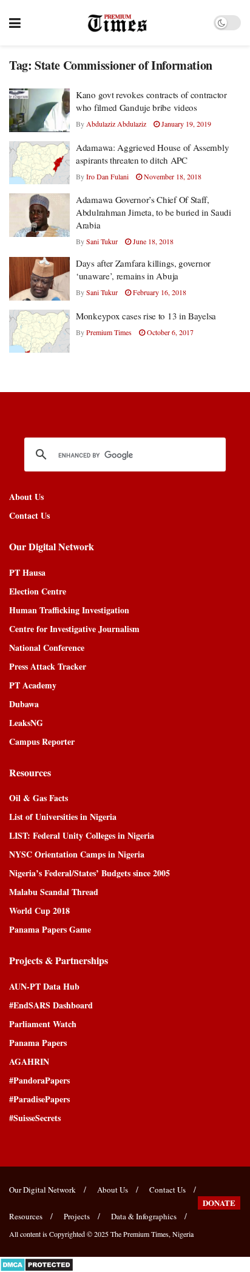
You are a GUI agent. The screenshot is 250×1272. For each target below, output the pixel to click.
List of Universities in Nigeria (63, 816)
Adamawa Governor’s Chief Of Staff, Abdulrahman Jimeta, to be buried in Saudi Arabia (153, 212)
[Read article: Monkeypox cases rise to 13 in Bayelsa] (39, 331)
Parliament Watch (42, 1023)
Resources (25, 1216)
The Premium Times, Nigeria (152, 1234)
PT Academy (32, 685)
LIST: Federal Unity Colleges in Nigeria (81, 835)
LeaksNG (26, 722)
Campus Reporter (42, 741)
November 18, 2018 (171, 176)
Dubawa (24, 704)
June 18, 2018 (152, 241)
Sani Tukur (102, 241)
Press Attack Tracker (47, 666)
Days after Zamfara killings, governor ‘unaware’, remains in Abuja (143, 269)
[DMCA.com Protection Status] (36, 1263)
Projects (77, 1216)
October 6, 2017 (169, 332)
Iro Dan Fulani (107, 176)
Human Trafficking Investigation (69, 610)
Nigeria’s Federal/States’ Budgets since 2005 (89, 873)
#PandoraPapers (39, 1080)
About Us (26, 496)
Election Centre (37, 591)
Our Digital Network (42, 1189)
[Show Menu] (15, 22)
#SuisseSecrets (35, 1117)
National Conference (46, 647)
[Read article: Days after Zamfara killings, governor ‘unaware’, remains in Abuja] (39, 279)
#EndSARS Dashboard (51, 1005)
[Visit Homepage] (117, 23)
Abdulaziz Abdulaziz (116, 123)
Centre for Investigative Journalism (74, 628)
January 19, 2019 (185, 123)
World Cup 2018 (39, 910)
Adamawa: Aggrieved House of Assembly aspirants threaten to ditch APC (152, 153)
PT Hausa (27, 572)
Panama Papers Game (50, 929)
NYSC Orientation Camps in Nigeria (76, 854)
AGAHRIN (29, 1061)
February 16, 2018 (158, 292)
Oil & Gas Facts (38, 797)
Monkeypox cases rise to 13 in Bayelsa (146, 316)
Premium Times (109, 332)
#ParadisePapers (39, 1099)
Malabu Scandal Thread (53, 891)
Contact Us (29, 515)
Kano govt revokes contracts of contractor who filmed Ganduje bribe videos (151, 100)
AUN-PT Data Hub (44, 986)
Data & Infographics (144, 1216)
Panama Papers (38, 1042)
